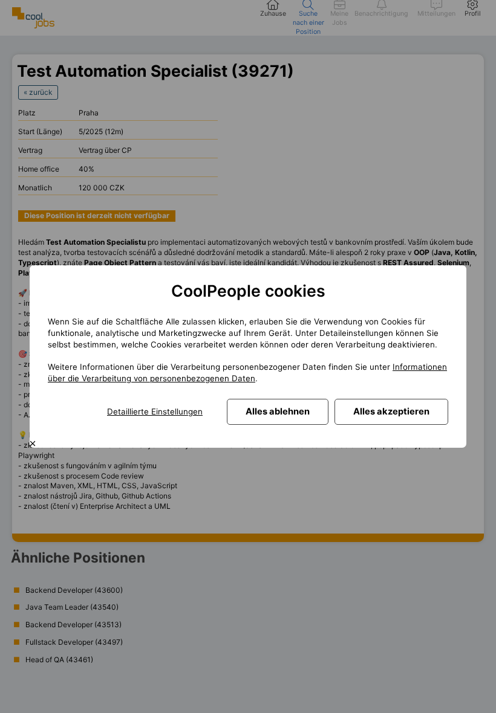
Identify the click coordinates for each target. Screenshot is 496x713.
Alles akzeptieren (391, 411)
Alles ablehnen (278, 411)
